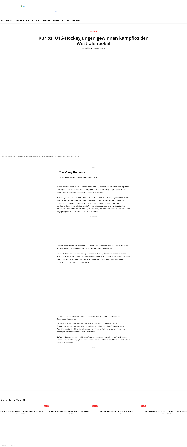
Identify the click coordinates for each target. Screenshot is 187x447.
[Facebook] (177, 1)
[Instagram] (180, 1)
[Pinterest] (100, 162)
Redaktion (88, 48)
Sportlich (93, 31)
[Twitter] (183, 1)
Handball (95, 406)
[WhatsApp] (104, 162)
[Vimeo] (185, 1)
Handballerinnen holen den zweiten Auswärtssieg (117, 411)
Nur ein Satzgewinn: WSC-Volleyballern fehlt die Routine (69, 411)
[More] (109, 162)
